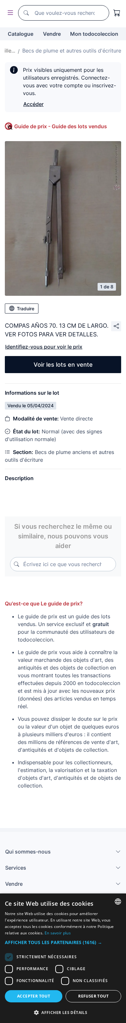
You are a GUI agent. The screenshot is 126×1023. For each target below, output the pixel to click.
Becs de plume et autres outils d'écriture (71, 50)
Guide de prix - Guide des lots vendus (60, 126)
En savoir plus (58, 933)
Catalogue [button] (20, 34)
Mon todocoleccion (94, 34)
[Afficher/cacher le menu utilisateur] (9, 13)
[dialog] (63, 958)
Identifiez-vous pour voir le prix (43, 346)
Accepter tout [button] (33, 996)
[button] (63, 942)
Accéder (33, 104)
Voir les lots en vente (63, 364)
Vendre (52, 34)
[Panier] (117, 13)
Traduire (25, 308)
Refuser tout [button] (93, 996)
